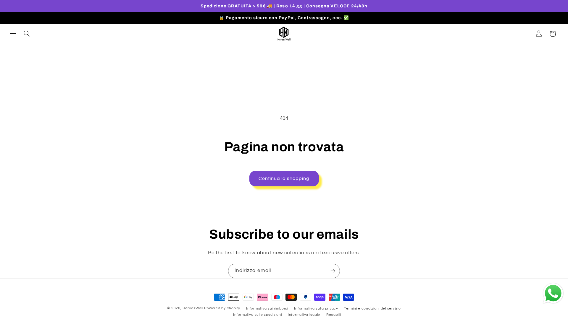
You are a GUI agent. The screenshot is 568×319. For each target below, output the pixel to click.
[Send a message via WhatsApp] (553, 293)
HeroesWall (193, 308)
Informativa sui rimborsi (267, 308)
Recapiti (333, 314)
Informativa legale (304, 314)
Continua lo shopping (284, 178)
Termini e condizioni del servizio (372, 308)
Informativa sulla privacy (316, 308)
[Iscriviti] (333, 271)
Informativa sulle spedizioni (257, 314)
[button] (13, 33)
